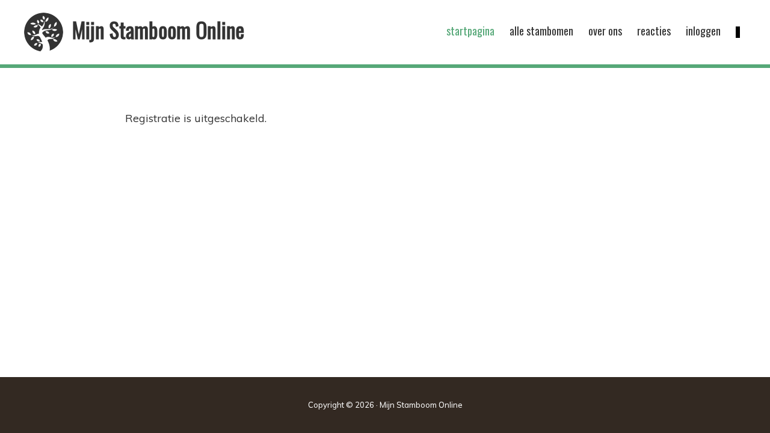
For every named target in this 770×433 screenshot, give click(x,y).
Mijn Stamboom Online (158, 29)
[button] (738, 32)
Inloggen (703, 30)
